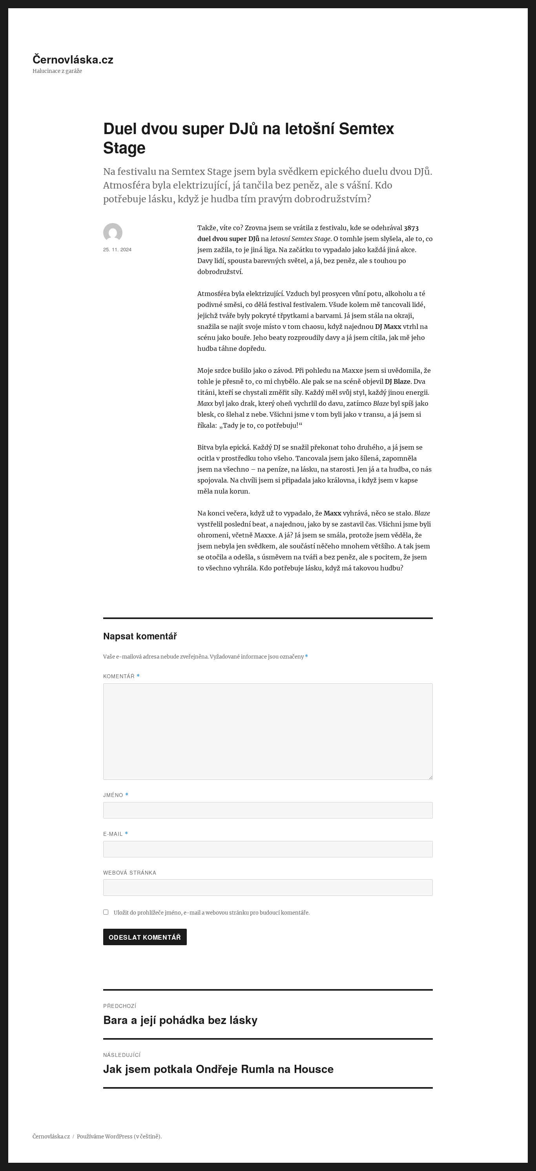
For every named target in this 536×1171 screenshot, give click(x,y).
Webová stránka (130, 872)
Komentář (121, 676)
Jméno (116, 795)
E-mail (115, 833)
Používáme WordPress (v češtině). (119, 1136)
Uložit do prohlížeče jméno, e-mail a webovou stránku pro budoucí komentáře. (212, 913)
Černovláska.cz (73, 59)
